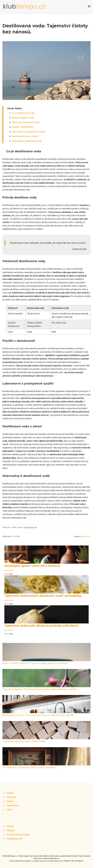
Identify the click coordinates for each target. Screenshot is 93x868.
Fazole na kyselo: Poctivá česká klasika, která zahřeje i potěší (39, 689)
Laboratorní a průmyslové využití (28, 131)
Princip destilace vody (23, 117)
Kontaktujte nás (30, 527)
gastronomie (86, 536)
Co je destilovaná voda (23, 113)
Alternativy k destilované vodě (27, 141)
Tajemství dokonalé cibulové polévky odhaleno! (41, 625)
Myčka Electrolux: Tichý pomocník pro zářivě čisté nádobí (38, 715)
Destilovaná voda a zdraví (25, 136)
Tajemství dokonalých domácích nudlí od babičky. (43, 595)
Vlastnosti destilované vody (25, 122)
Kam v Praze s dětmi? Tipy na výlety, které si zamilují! (35, 663)
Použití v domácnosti (22, 127)
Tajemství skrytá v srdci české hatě (23, 741)
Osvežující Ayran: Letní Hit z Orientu (32, 566)
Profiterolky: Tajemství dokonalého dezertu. (29, 767)
